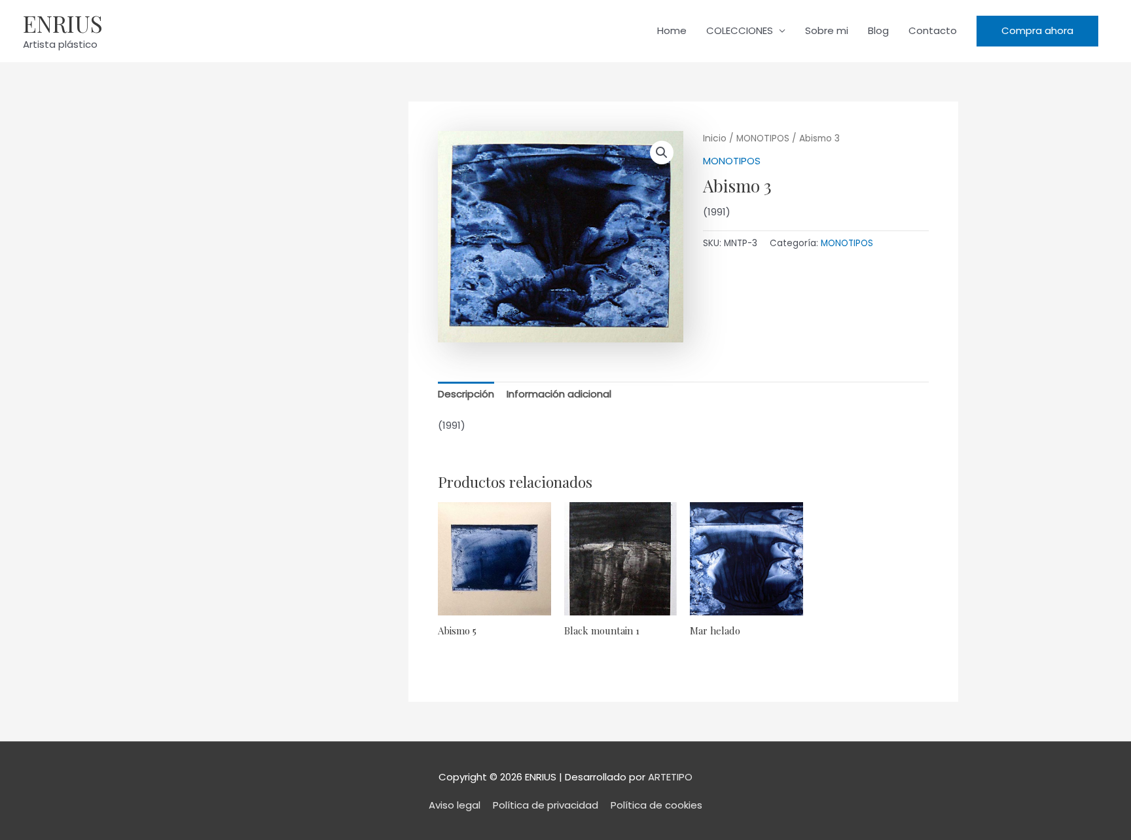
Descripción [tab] (466, 394)
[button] (1037, 31)
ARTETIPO (670, 777)
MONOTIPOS (762, 138)
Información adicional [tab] (559, 394)
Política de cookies (656, 805)
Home (672, 30)
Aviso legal (454, 805)
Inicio (715, 138)
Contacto (932, 30)
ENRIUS (63, 23)
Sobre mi (826, 30)
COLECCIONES (739, 30)
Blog (878, 30)
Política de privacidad (545, 805)
